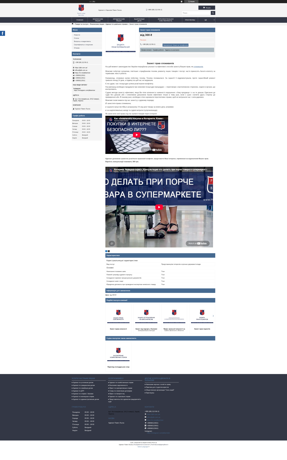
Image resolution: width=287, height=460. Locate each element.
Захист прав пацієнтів (202, 329)
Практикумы (190, 20)
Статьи (76, 38)
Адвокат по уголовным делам (83, 382)
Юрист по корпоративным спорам (120, 388)
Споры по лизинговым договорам (120, 391)
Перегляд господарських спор (118, 367)
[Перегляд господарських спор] (118, 354)
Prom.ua (154, 442)
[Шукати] (213, 13)
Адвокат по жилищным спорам (83, 396)
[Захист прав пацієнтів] (202, 316)
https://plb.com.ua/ (81, 67)
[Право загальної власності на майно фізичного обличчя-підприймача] (174, 316)
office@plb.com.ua (81, 70)
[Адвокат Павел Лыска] (81, 16)
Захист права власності (118, 329)
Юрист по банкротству (117, 394)
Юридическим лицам (119, 20)
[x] (109, 251)
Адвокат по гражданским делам (84, 385)
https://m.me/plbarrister (82, 73)
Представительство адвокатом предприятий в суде (124, 400)
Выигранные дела (139, 20)
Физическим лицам (98, 20)
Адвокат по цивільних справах (117, 24)
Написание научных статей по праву (158, 384)
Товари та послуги (81, 24)
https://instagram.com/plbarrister (84, 90)
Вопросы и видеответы (82, 41)
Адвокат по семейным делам (83, 388)
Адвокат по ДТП (78, 391)
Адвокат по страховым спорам (119, 396)
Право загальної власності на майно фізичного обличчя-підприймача (174, 330)
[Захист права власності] (118, 316)
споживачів (198, 67)
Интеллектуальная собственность (165, 20)
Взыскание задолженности (118, 385)
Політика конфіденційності (159, 444)
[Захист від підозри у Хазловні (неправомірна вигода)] (146, 316)
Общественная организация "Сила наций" (160, 390)
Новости (77, 35)
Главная (79, 20)
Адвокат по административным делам (86, 399)
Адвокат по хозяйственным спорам (121, 382)
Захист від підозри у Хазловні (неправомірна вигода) (146, 329)
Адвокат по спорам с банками (83, 394)
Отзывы (77, 48)
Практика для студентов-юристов (157, 387)
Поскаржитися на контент (142, 444)
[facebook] (106, 251)
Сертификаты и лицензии (83, 45)
